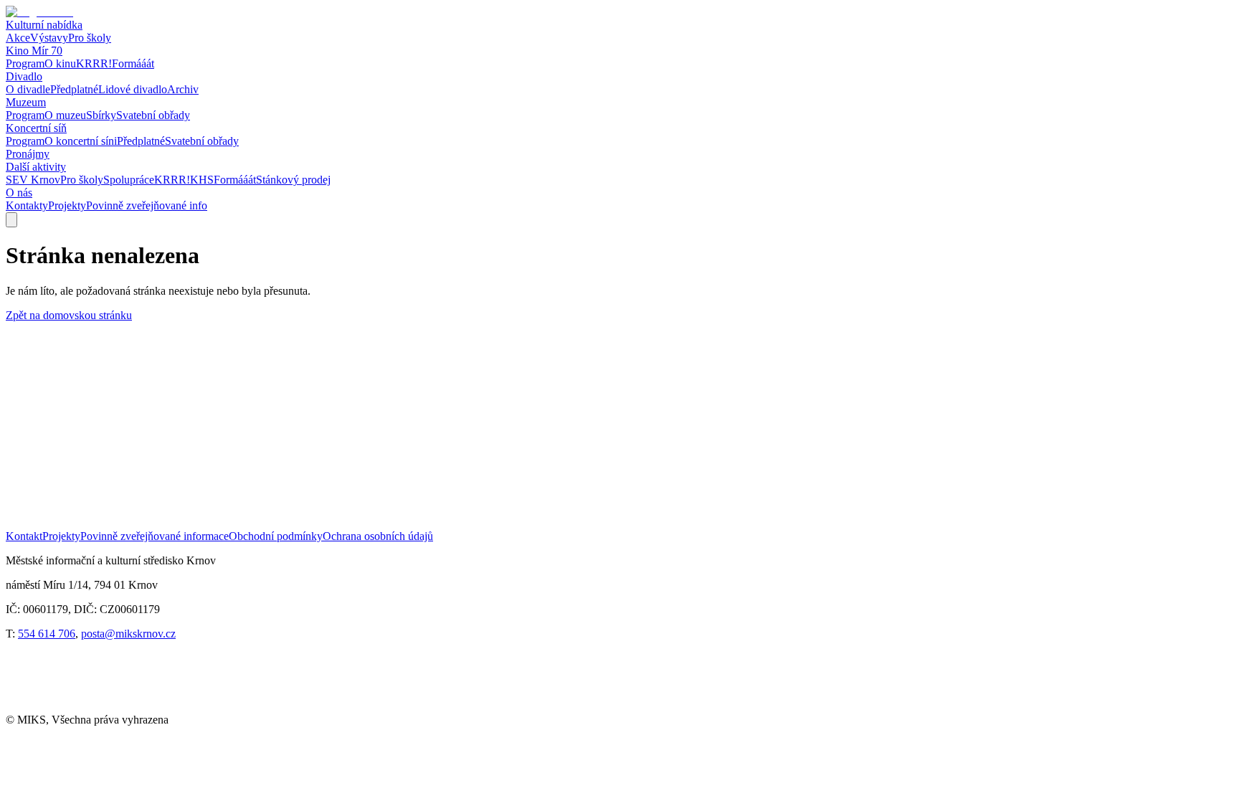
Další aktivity (36, 167)
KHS (202, 180)
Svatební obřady (153, 115)
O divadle (28, 89)
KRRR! (94, 63)
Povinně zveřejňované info (146, 205)
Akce (18, 38)
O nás (19, 192)
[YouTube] (93, 707)
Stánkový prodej (293, 180)
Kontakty (27, 205)
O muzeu (65, 115)
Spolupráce (128, 180)
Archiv (183, 89)
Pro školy (89, 38)
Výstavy (49, 38)
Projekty (67, 205)
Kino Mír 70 (34, 50)
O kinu (60, 63)
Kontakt (24, 536)
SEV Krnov (33, 180)
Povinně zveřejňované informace (154, 536)
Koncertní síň (36, 128)
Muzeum (26, 102)
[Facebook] (35, 707)
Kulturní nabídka (44, 25)
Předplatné (74, 89)
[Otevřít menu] (11, 219)
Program (25, 63)
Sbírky (101, 115)
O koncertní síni (80, 141)
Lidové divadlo (132, 89)
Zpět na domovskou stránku (69, 315)
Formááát (133, 63)
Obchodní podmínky (276, 536)
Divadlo (24, 76)
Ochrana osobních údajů (378, 536)
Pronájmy (27, 154)
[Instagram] (152, 707)
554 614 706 (46, 633)
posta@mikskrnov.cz (128, 633)
